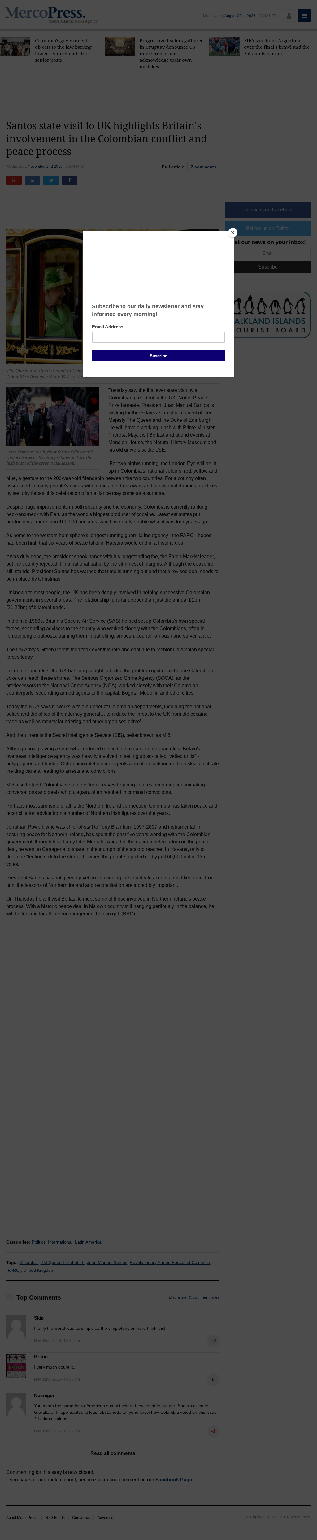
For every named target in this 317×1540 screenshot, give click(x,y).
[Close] (232, 232)
